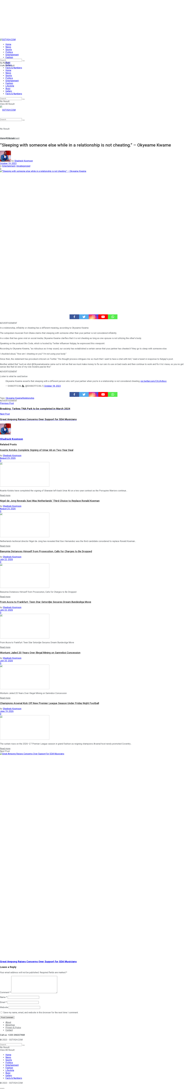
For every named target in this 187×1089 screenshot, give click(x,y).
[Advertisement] (82, 19)
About (8, 1022)
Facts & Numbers (13, 67)
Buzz (7, 88)
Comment (5, 992)
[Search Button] (23, 60)
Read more (5, 495)
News (8, 47)
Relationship (28, 398)
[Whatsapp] (112, 316)
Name (3, 997)
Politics (9, 52)
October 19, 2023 (8, 163)
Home (8, 44)
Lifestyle (9, 86)
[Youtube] (103, 316)
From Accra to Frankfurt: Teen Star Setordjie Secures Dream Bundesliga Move (45, 601)
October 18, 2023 (52, 386)
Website (4, 1007)
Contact (9, 1030)
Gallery (8, 91)
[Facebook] (74, 316)
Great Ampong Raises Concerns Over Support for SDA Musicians (38, 961)
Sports (8, 49)
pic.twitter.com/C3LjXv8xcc (154, 381)
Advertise (10, 1025)
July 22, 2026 (6, 559)
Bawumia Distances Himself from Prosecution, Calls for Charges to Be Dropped (46, 551)
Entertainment (12, 54)
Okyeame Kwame (14, 398)
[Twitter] (84, 316)
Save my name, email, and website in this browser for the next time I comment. (40, 1012)
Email (3, 1002)
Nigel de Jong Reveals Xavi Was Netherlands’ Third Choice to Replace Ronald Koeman (50, 500)
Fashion (9, 57)
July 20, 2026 (6, 660)
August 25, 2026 (8, 458)
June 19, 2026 (7, 711)
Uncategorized (23, 166)
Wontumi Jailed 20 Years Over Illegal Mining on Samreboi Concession (40, 652)
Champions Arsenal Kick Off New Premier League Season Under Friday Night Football (49, 703)
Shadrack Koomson (23, 161)
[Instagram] (93, 316)
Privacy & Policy (13, 1027)
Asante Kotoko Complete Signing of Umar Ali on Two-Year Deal (36, 450)
